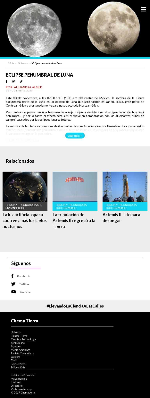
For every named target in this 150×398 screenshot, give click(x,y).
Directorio (17, 385)
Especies (16, 346)
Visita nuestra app (21, 389)
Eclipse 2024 (18, 363)
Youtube (25, 292)
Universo (23, 63)
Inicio (10, 63)
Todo (14, 360)
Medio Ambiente (20, 349)
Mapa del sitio (19, 378)
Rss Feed (16, 382)
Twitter (24, 284)
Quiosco (16, 356)
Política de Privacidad (23, 375)
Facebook (23, 276)
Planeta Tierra (19, 335)
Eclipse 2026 (18, 367)
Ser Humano (18, 342)
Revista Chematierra (22, 353)
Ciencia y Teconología (23, 339)
